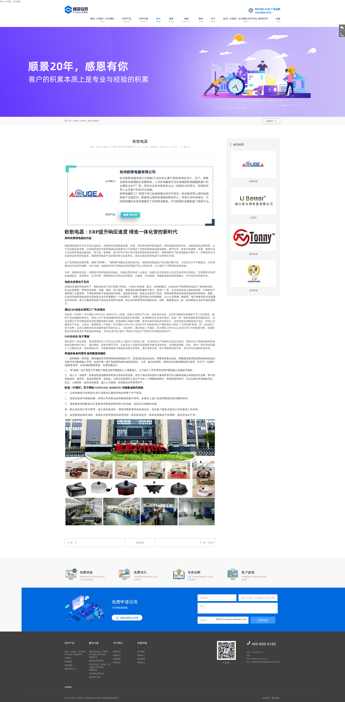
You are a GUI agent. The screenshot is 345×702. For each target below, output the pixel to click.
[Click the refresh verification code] (231, 620)
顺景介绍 (117, 651)
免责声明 (266, 697)
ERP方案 (143, 19)
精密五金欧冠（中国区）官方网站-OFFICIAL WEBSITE (99, 654)
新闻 (201, 19)
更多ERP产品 (70, 668)
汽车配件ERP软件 (96, 673)
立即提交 (263, 620)
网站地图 (275, 697)
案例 (158, 19)
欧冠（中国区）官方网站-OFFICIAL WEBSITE (245, 19)
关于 (213, 19)
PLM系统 (68, 661)
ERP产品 (126, 19)
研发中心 (117, 655)
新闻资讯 (141, 662)
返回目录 (140, 542)
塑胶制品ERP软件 (96, 660)
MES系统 (69, 665)
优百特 (210, 542)
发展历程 (117, 658)
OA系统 (68, 657)
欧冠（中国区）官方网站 (10, 1)
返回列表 (271, 121)
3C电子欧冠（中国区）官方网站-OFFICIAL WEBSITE (99, 667)
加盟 (278, 19)
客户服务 (141, 651)
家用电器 (95, 120)
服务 (171, 19)
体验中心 (141, 655)
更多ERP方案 (94, 677)
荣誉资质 (117, 662)
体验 (186, 19)
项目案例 (141, 658)
